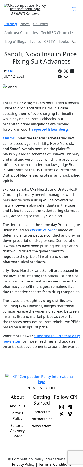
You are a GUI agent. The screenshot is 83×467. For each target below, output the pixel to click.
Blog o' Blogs (15, 41)
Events (35, 41)
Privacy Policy (23, 464)
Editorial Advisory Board (17, 431)
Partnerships (41, 418)
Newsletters (41, 426)
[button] (74, 9)
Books (63, 41)
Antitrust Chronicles (21, 32)
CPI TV (49, 41)
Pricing (10, 23)
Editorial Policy (17, 416)
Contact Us (41, 411)
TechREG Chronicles (58, 32)
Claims (9, 138)
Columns (40, 23)
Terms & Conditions (54, 464)
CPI (11, 71)
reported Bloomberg (50, 129)
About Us (17, 406)
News (25, 23)
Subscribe (49, 388)
